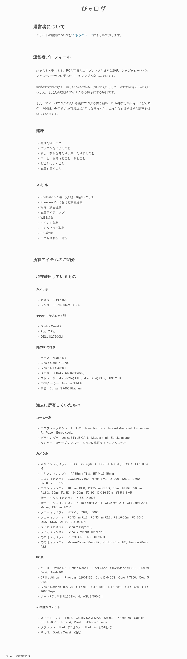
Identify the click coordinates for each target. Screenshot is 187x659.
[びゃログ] (93, 8)
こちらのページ (82, 35)
